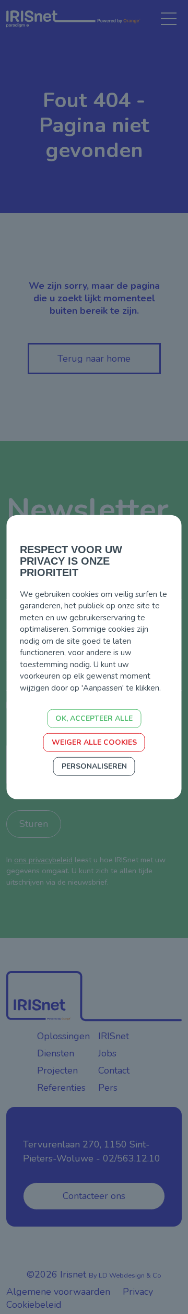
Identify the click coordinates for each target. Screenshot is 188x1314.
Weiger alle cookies (94, 742)
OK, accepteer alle (94, 718)
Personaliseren (94, 766)
